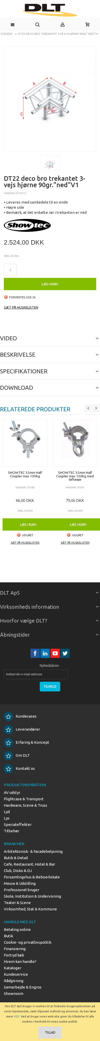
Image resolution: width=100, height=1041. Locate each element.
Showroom (13, 993)
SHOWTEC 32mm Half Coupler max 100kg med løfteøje (75, 475)
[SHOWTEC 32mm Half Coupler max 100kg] (25, 443)
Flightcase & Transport (24, 799)
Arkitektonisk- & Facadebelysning (33, 851)
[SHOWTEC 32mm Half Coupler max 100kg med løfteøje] (75, 443)
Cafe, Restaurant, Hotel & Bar (29, 864)
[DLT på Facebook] (36, 653)
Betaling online (17, 929)
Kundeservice (16, 974)
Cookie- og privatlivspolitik (27, 942)
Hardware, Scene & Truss (25, 805)
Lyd (7, 811)
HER (16, 1016)
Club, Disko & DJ (18, 870)
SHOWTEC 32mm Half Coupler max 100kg (25, 474)
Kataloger (12, 968)
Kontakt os (25, 768)
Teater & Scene (17, 902)
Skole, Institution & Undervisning (32, 896)
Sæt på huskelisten (21, 307)
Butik (8, 936)
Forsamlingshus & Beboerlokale (32, 877)
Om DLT (23, 755)
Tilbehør (11, 831)
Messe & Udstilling (20, 883)
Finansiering (15, 949)
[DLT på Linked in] (46, 653)
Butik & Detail (16, 858)
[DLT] (50, 10)
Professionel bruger (21, 890)
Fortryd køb (14, 955)
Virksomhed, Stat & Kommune (30, 909)
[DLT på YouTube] (56, 653)
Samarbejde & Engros (23, 987)
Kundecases (26, 716)
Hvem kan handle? (20, 961)
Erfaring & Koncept (32, 742)
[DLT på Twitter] (65, 653)
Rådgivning (13, 981)
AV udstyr (12, 792)
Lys (6, 818)
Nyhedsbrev (49, 665)
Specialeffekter (18, 824)
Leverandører (28, 729)
